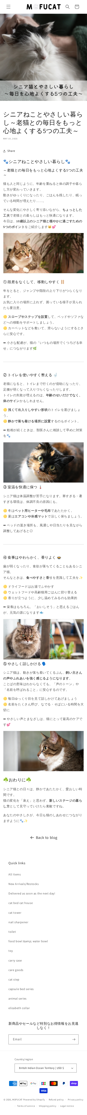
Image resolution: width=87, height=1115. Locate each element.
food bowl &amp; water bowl (28, 941)
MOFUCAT (17, 1099)
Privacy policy (75, 1099)
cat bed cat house (20, 903)
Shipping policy (47, 1105)
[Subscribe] (73, 1039)
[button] (8, 6)
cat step (13, 979)
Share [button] (11, 151)
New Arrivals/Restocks (23, 884)
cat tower (14, 913)
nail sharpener (18, 922)
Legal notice (67, 1105)
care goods (15, 970)
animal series (17, 998)
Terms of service (26, 1105)
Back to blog (46, 837)
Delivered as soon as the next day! (31, 893)
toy (10, 951)
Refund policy (56, 1099)
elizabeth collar (19, 1008)
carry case (15, 960)
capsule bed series (21, 989)
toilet (12, 932)
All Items (14, 874)
